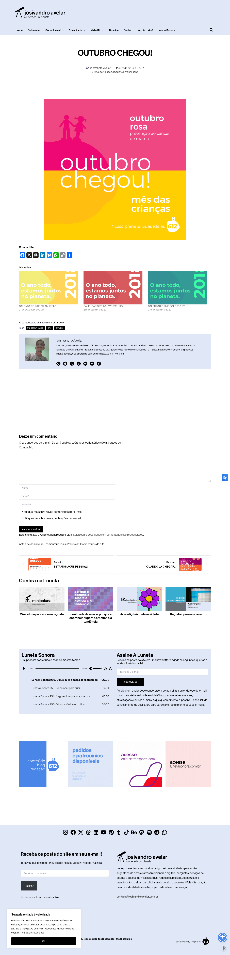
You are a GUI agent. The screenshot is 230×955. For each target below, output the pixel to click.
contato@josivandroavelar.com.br (137, 896)
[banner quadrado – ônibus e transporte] (139, 763)
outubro (59, 328)
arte (50, 328)
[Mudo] (90, 668)
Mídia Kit (96, 30)
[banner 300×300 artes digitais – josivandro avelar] (90, 763)
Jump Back (105, 668)
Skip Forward (110, 668)
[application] (67, 668)
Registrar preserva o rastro (188, 614)
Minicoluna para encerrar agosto (42, 614)
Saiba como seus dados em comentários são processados (108, 534)
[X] (72, 364)
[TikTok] (99, 364)
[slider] (57, 668)
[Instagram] (58, 364)
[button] (62, 30)
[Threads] (79, 364)
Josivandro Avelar (100, 68)
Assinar (29, 885)
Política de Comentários (81, 544)
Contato (128, 30)
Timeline (114, 30)
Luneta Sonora (166, 30)
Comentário (26, 447)
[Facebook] (65, 364)
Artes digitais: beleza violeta (139, 614)
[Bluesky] (85, 364)
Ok (43, 941)
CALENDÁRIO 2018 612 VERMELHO (103, 306)
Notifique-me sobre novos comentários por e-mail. (52, 511)
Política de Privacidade (32, 932)
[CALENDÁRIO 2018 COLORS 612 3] (178, 287)
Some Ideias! (53, 30)
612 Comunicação (102, 71)
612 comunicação (35, 328)
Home (19, 30)
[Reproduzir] (24, 668)
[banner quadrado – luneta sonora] (188, 763)
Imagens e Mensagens (125, 71)
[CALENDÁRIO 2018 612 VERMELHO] (114, 287)
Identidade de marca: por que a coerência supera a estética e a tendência (90, 618)
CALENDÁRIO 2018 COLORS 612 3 (167, 306)
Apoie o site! (145, 30)
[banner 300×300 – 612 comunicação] (41, 763)
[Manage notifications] (223, 948)
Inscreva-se (130, 681)
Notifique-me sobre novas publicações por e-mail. (51, 518)
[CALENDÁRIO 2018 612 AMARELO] (49, 287)
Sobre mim (34, 30)
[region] (44, 928)
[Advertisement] (153, 11)
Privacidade (75, 30)
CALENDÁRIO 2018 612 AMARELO (37, 306)
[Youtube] (92, 364)
